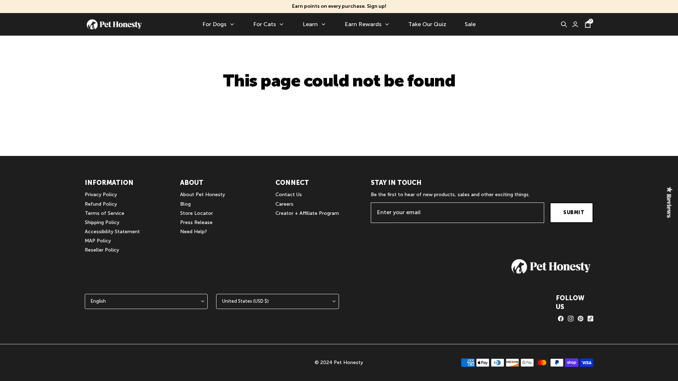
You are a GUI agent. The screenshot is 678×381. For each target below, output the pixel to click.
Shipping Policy (102, 222)
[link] (561, 318)
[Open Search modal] (564, 24)
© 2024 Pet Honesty (339, 362)
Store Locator (196, 213)
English (98, 301)
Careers (284, 204)
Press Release (196, 222)
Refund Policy (101, 204)
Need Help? (193, 232)
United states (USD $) (245, 301)
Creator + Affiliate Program (307, 213)
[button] (551, 266)
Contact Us (288, 195)
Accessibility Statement (112, 232)
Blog (185, 204)
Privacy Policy (101, 195)
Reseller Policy (102, 250)
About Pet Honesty (202, 195)
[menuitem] (218, 24)
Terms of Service (104, 213)
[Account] (575, 24)
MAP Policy (98, 241)
